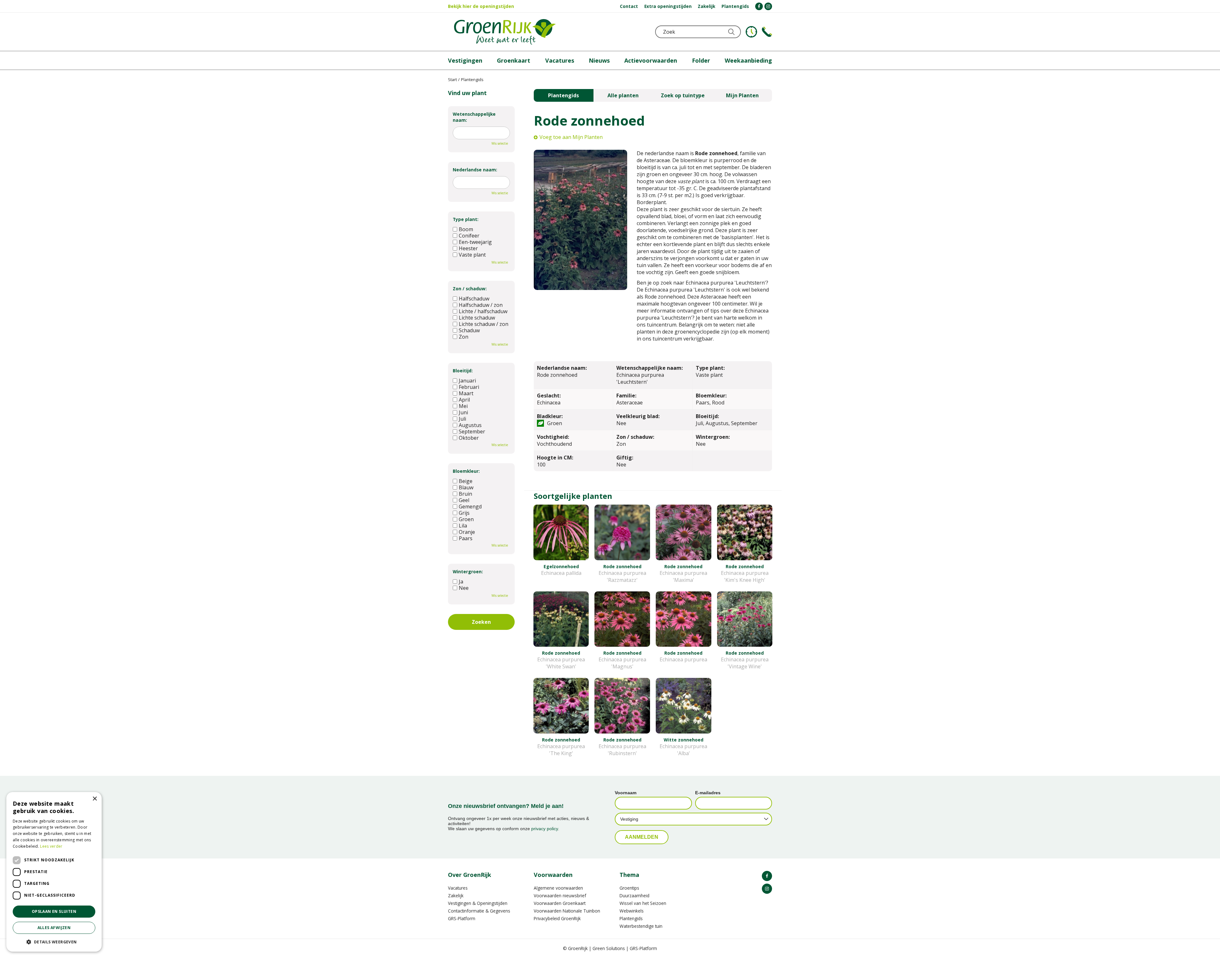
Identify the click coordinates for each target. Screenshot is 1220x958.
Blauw (466, 487)
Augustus (470, 425)
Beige (465, 481)
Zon (463, 336)
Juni (463, 412)
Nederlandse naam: (475, 170)
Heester (468, 248)
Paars (465, 538)
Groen (466, 519)
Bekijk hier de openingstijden (481, 6)
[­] (759, 6)
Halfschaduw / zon (481, 305)
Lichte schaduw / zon (483, 324)
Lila (463, 525)
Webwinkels (632, 911)
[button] (54, 941)
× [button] (94, 798)
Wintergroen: (468, 572)
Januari (467, 380)
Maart (466, 393)
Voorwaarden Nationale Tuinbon (567, 911)
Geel (464, 500)
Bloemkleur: (466, 471)
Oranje (467, 532)
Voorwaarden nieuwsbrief (560, 896)
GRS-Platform (461, 918)
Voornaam (625, 792)
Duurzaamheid (634, 896)
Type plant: (465, 219)
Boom (466, 229)
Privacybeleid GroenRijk (557, 918)
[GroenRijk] (505, 32)
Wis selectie (499, 143)
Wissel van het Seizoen (643, 903)
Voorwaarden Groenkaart (560, 903)
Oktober (469, 438)
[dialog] (54, 872)
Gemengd (470, 506)
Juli (462, 419)
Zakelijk (456, 896)
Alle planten (623, 95)
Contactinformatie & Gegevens (479, 911)
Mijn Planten (742, 95)
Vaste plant (472, 254)
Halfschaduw (474, 298)
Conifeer (469, 235)
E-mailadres (708, 792)
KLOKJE (751, 31)
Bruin (465, 494)
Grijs (464, 513)
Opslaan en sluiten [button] (54, 911)
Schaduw (469, 330)
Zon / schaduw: (470, 289)
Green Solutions (609, 948)
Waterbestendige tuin (641, 926)
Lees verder (51, 846)
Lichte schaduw (477, 317)
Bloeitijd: (463, 371)
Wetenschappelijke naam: (474, 117)
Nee (464, 588)
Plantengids (563, 95)
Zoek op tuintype (683, 95)
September (472, 431)
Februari (469, 387)
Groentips (629, 888)
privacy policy (544, 828)
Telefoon (767, 31)
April (464, 399)
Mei (463, 406)
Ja (461, 581)
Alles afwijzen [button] (54, 927)
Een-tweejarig (475, 242)
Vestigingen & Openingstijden (477, 903)
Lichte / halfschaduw (483, 311)
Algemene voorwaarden (558, 888)
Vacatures (458, 888)
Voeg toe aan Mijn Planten (571, 137)
